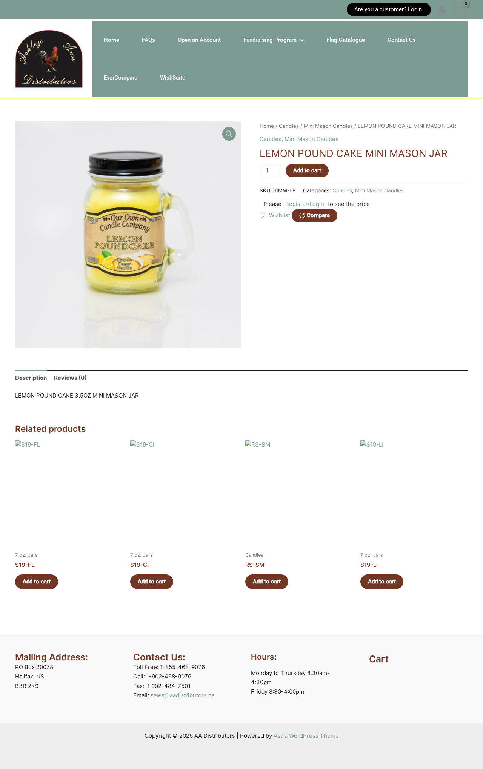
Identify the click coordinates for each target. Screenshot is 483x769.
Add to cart (307, 170)
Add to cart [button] (37, 581)
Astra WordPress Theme (306, 735)
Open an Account (199, 40)
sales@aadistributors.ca (182, 695)
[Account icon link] (441, 9)
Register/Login (304, 203)
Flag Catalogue (345, 40)
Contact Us (402, 40)
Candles (289, 126)
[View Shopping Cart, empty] (460, 9)
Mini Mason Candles (328, 126)
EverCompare (120, 77)
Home (111, 40)
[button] (18, 9)
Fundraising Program (270, 40)
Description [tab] (31, 377)
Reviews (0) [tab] (70, 377)
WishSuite (172, 77)
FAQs (148, 40)
